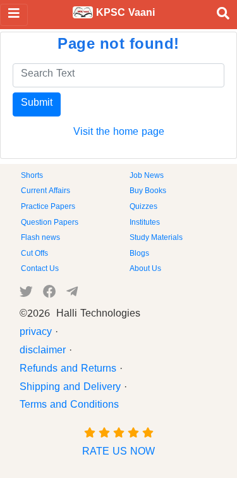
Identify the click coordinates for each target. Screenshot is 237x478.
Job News (147, 177)
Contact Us (40, 270)
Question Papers (49, 223)
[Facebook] (49, 294)
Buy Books (148, 192)
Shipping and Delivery (70, 389)
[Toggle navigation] (14, 15)
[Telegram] (72, 294)
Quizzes (143, 208)
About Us (145, 270)
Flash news (40, 239)
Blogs (139, 254)
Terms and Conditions (69, 406)
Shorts (32, 177)
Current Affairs (45, 192)
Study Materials (156, 239)
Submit (36, 104)
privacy (36, 334)
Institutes (145, 223)
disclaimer (43, 352)
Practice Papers (48, 208)
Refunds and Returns (68, 370)
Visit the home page (118, 134)
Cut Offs (34, 254)
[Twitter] (26, 294)
